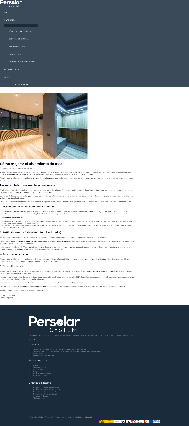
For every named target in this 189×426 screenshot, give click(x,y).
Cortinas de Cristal (40, 396)
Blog (35, 372)
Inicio (35, 365)
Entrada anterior (7, 296)
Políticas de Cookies (41, 376)
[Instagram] (34, 340)
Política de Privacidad (42, 374)
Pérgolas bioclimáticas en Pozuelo (47, 392)
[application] (16, 20)
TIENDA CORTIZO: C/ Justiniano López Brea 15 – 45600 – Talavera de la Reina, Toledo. (67, 351)
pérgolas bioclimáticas (35, 290)
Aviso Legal (37, 378)
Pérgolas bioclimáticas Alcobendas (47, 390)
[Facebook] (30, 340)
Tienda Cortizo (39, 398)
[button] (16, 85)
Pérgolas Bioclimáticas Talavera (46, 388)
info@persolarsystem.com (43, 355)
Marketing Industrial (83, 417)
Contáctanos (38, 369)
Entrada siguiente (8, 298)
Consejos (4, 168)
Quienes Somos (39, 367)
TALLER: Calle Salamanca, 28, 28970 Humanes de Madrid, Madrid (59, 349)
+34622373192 (38, 353)
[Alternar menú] (21, 25)
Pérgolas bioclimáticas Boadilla (46, 394)
